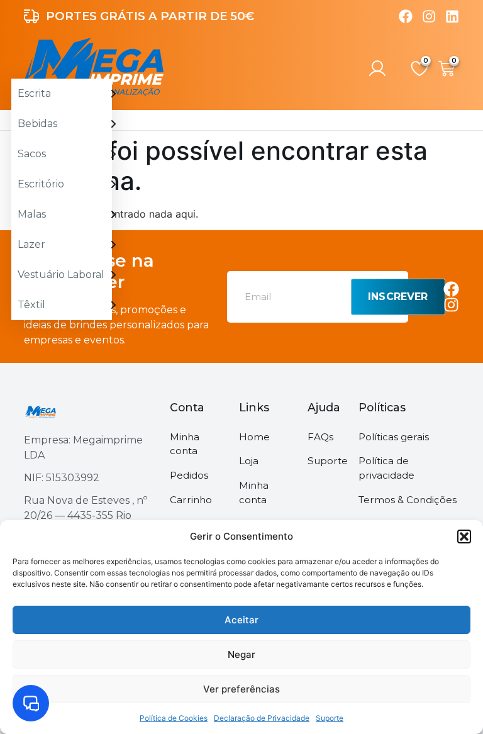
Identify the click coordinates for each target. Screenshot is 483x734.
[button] (464, 536)
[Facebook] (406, 16)
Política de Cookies (174, 718)
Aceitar (241, 620)
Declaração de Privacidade (261, 718)
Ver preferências (241, 689)
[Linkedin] (452, 16)
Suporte (329, 718)
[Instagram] (429, 16)
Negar (241, 654)
